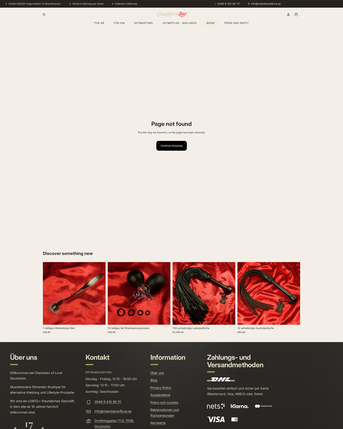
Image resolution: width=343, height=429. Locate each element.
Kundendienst (160, 395)
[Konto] (288, 14)
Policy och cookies (164, 402)
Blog (153, 380)
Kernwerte (158, 423)
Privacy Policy (160, 388)
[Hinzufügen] (100, 319)
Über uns (157, 373)
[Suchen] (44, 14)
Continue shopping (172, 145)
